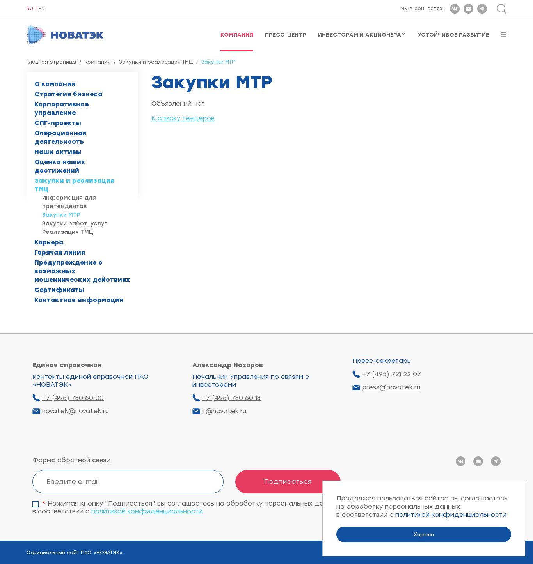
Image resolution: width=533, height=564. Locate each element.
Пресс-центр (285, 35)
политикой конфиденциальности (147, 511)
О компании (55, 84)
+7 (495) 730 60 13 (231, 397)
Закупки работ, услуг (74, 223)
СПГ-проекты (57, 123)
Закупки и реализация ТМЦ (156, 62)
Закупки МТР (61, 215)
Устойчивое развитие (453, 35)
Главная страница (51, 62)
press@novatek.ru (391, 387)
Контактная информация (78, 300)
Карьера (48, 242)
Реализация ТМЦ (67, 232)
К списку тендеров (183, 118)
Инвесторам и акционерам (362, 35)
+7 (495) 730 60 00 (73, 397)
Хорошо (424, 534)
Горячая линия (59, 252)
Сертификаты (59, 289)
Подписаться (288, 481)
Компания (236, 35)
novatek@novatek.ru (75, 411)
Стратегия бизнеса (68, 94)
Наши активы (58, 152)
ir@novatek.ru (224, 411)
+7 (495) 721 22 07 (391, 374)
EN (42, 8)
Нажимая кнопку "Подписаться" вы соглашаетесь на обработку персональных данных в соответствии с (186, 507)
